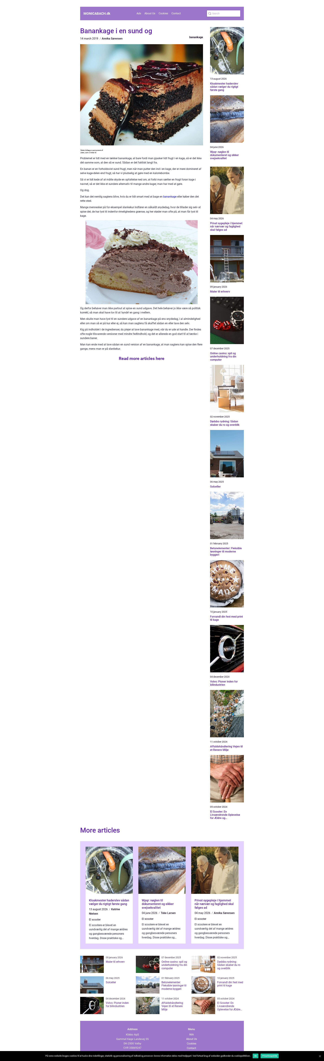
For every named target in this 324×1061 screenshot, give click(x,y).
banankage (196, 37)
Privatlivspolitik (269, 1056)
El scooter (95, 919)
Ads (139, 13)
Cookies (163, 13)
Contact (176, 13)
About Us (149, 13)
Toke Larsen (168, 913)
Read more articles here (141, 358)
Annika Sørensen (112, 38)
